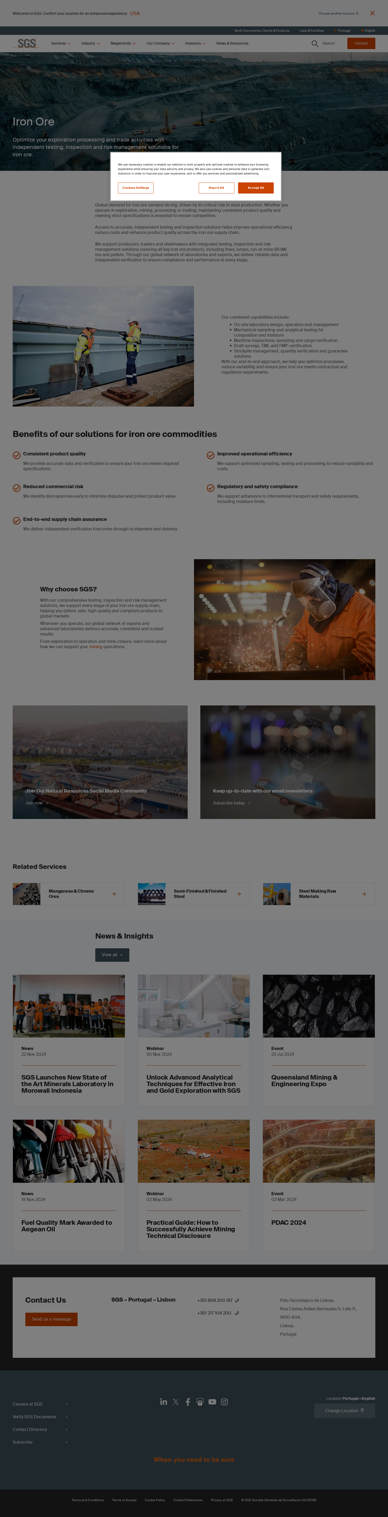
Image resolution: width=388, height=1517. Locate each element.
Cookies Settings (135, 188)
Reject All (216, 188)
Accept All (256, 188)
